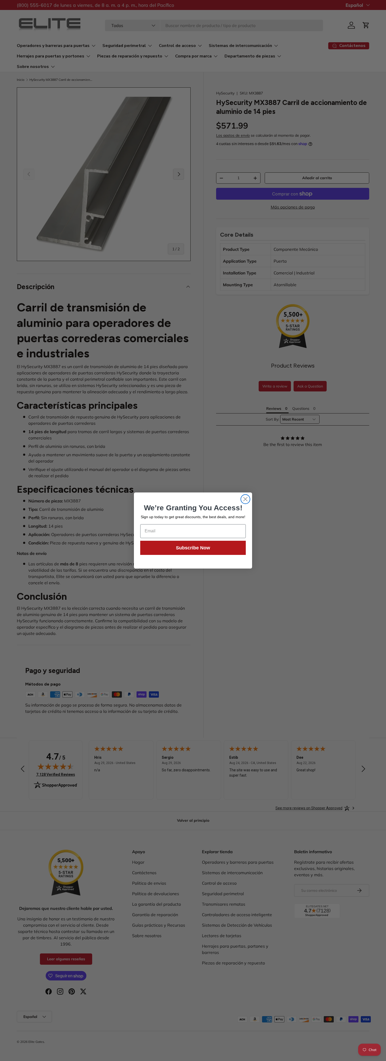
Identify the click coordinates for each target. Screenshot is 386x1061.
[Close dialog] (245, 499)
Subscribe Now (193, 547)
